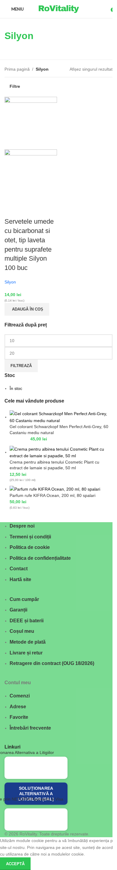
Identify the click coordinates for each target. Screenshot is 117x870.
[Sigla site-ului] (58, 8)
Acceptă (15, 864)
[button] (26, 309)
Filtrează (21, 365)
